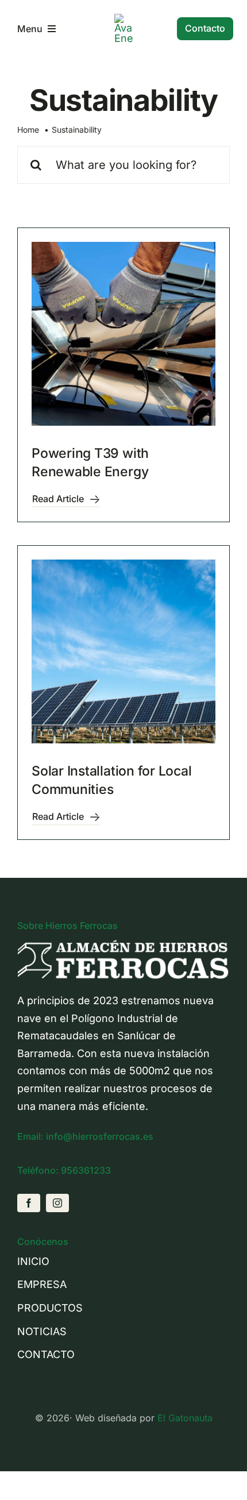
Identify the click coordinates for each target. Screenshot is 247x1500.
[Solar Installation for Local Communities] (123, 651)
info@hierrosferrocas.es (99, 1136)
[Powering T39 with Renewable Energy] (123, 334)
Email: (31, 1136)
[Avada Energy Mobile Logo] (123, 19)
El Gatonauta (185, 1418)
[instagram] (57, 1203)
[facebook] (28, 1203)
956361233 (86, 1170)
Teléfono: (39, 1170)
